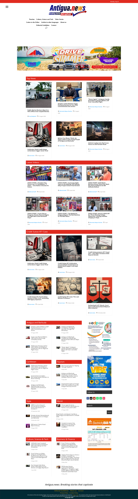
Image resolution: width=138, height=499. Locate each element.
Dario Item (31, 155)
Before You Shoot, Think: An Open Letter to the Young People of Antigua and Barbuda (69, 139)
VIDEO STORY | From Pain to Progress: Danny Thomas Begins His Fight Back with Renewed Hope (38, 216)
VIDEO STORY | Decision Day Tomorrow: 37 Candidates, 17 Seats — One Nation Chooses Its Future (38, 185)
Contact (53, 25)
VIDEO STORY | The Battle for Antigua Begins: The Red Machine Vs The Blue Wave (69, 215)
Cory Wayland (32, 116)
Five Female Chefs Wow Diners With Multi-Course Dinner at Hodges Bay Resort (39, 466)
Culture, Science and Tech (44, 19)
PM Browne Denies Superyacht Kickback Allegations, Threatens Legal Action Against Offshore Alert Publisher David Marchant (70, 469)
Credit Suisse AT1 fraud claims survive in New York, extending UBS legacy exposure (38, 298)
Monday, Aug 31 (114, 1)
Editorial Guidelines (42, 25)
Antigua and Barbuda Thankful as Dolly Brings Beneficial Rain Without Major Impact (70, 339)
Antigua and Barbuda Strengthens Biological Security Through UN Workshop (68, 328)
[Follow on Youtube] (94, 398)
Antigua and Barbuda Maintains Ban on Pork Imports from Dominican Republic (38, 387)
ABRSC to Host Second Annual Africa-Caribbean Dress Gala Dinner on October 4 (38, 407)
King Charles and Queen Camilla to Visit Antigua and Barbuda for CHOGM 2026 (67, 415)
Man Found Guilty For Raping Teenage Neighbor (70, 366)
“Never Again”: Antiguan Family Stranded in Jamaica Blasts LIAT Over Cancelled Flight (98, 100)
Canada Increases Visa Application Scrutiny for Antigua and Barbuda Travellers (68, 425)
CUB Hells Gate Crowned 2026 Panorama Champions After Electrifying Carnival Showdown (39, 445)
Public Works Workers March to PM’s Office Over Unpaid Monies (38, 110)
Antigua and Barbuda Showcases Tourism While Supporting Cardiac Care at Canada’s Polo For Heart (69, 375)
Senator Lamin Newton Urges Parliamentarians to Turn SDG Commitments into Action (68, 105)
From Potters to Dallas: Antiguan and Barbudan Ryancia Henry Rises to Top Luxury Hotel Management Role (39, 456)
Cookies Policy (73, 493)
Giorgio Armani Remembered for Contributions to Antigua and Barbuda (40, 416)
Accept (102, 496)
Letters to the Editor (32, 22)
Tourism (31, 19)
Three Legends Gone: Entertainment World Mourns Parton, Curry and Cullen (70, 406)
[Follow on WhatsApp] (97, 398)
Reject (111, 496)
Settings (120, 496)
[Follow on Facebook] (88, 398)
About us (63, 22)
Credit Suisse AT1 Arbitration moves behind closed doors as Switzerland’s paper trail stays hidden (68, 265)
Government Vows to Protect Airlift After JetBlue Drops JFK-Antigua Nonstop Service (70, 385)
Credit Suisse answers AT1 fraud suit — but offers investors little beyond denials (98, 253)
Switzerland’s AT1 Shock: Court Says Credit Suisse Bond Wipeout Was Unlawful (99, 306)
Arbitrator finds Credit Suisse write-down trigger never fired (37, 150)
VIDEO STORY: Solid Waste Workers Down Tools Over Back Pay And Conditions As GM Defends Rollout (98, 185)
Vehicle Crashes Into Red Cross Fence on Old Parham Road (98, 143)
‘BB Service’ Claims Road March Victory (38, 425)
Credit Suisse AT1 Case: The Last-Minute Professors (68, 297)
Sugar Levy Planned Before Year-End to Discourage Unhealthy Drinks (39, 338)
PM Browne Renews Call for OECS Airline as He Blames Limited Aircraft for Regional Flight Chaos (39, 348)
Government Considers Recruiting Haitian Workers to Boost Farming (40, 377)
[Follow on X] (91, 398)
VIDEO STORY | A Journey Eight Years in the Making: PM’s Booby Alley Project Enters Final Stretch (69, 184)
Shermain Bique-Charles (65, 111)
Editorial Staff (32, 191)
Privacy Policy (64, 493)
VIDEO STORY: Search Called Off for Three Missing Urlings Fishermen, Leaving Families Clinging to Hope (98, 216)
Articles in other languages (50, 22)
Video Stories (59, 19)
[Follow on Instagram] (104, 398)
